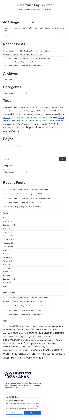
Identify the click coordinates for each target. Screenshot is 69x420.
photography (18, 120)
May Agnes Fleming (35, 117)
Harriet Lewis (51, 114)
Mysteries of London (50, 117)
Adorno (5, 107)
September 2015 (9, 225)
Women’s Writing (11, 131)
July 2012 (6, 286)
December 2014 (8, 239)
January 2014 (7, 254)
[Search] (62, 159)
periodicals (8, 120)
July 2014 (6, 250)
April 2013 (6, 268)
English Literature (12, 114)
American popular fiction (26, 107)
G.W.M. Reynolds (34, 114)
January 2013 (7, 275)
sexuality (46, 120)
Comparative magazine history (19, 111)
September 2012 (9, 279)
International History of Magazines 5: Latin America (22, 62)
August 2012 (7, 283)
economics (55, 110)
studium (5, 124)
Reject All (14, 412)
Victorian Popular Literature (31, 127)
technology (17, 124)
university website (13, 388)
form (27, 114)
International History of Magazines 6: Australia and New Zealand (26, 58)
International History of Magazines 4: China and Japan (22, 65)
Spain (54, 120)
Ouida (61, 117)
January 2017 (7, 218)
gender (44, 114)
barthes (42, 107)
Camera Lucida (56, 107)
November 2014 (8, 243)
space (51, 120)
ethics (24, 114)
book (50, 107)
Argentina (36, 107)
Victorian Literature (15, 353)
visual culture (53, 128)
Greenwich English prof (34, 5)
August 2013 (7, 261)
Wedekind (62, 128)
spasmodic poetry (60, 120)
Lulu (19, 117)
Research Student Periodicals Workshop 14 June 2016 (22, 54)
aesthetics (12, 107)
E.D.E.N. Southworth (42, 111)
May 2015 (6, 228)
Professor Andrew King (11, 146)
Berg (46, 107)
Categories (7, 170)
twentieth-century (41, 124)
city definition (26, 329)
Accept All (32, 412)
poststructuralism (29, 120)
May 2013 (6, 264)
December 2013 (8, 257)
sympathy (10, 124)
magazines (25, 117)
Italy (56, 114)
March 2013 (7, 272)
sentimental (40, 120)
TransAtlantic (27, 124)
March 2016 (7, 221)
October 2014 (8, 247)
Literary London (11, 339)
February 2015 (8, 236)
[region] (23, 407)
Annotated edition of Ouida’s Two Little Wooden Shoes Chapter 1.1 (26, 51)
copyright (32, 111)
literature (14, 117)
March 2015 (7, 232)
